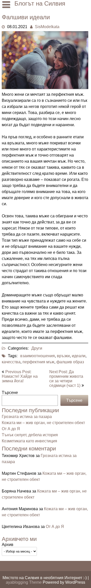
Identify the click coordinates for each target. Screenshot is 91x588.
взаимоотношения (37, 356)
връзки (63, 356)
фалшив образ (70, 362)
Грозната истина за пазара (27, 416)
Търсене (10, 392)
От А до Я (11, 429)
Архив (7, 544)
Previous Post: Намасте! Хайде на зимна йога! (20, 376)
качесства (11, 362)
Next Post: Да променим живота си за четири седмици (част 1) (66, 379)
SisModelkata (47, 27)
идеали (78, 356)
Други (36, 348)
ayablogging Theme (24, 582)
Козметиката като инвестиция (29, 441)
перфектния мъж (38, 362)
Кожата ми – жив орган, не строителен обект (43, 423)
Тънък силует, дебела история (30, 435)
